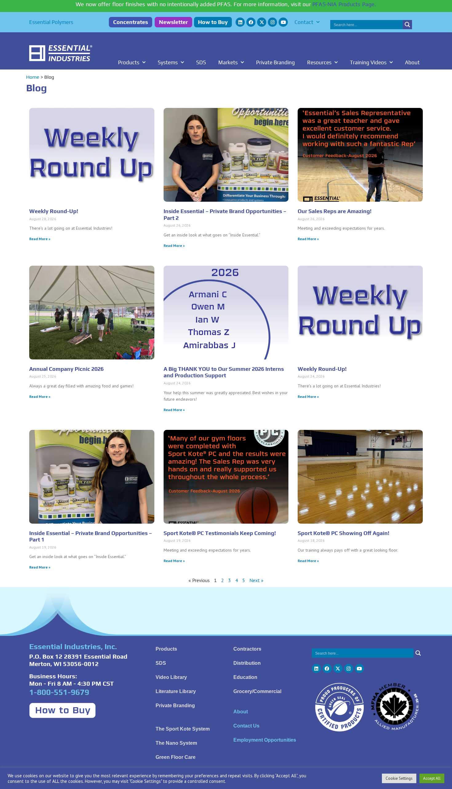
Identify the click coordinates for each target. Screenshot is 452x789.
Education (245, 677)
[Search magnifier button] (407, 24)
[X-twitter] (261, 22)
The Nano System (176, 743)
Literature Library (176, 691)
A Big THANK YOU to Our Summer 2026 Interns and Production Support (224, 372)
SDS (201, 62)
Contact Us (246, 725)
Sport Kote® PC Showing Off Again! (343, 533)
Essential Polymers (51, 22)
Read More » (39, 238)
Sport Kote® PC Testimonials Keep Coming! (220, 533)
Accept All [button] (432, 778)
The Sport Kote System (183, 729)
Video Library (171, 677)
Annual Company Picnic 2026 (66, 369)
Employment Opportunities (264, 740)
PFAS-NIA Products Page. (344, 4)
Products (128, 62)
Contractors (247, 649)
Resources (319, 62)
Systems (168, 62)
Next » (256, 580)
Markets (228, 62)
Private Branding (275, 62)
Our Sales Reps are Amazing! (334, 211)
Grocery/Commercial (257, 691)
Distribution (247, 663)
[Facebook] (251, 22)
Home (32, 77)
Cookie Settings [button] (399, 778)
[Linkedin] (240, 22)
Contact (304, 22)
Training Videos (368, 62)
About (412, 62)
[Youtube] (283, 22)
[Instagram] (272, 22)
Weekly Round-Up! (53, 211)
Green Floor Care (176, 757)
